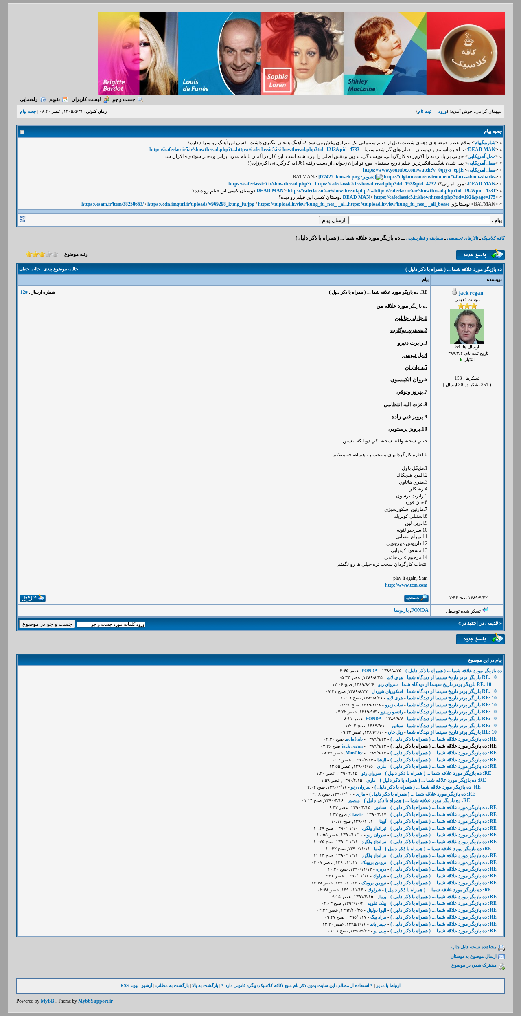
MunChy (354, 752)
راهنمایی (28, 99)
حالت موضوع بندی (61, 268)
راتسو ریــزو (392, 711)
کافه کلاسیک (493, 237)
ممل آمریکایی (481, 156)
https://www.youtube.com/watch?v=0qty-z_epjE (413, 170)
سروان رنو (388, 684)
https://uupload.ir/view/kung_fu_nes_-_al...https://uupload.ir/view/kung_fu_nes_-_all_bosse (353, 204)
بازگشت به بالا (205, 985)
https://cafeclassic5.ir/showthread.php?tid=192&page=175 (434, 197)
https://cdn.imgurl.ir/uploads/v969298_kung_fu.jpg (200, 204)
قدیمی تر (489, 623)
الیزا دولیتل (376, 910)
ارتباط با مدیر (388, 985)
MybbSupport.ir (95, 1001)
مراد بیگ (378, 917)
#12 (24, 292)
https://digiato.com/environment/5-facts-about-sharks (439, 177)
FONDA (420, 610)
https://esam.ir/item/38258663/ (112, 204)
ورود (442, 111)
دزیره (381, 868)
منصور (354, 800)
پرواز (381, 896)
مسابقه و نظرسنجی (424, 237)
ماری (381, 766)
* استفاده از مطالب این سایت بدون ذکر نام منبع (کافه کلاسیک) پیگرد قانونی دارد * (297, 985)
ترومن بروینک (373, 862)
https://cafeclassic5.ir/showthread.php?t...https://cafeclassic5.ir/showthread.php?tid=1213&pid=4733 (254, 149)
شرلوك (379, 875)
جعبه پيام (28, 111)
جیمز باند (378, 923)
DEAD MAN (481, 149)
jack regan (471, 293)
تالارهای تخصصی (462, 237)
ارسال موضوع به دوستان (474, 956)
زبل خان (395, 732)
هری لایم (395, 677)
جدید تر (469, 623)
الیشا (381, 759)
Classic (356, 814)
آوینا (382, 821)
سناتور (397, 725)
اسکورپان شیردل (387, 691)
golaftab (354, 739)
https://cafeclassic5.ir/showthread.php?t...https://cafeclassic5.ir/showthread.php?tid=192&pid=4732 (332, 184)
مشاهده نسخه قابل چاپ (474, 946)
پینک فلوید (377, 903)
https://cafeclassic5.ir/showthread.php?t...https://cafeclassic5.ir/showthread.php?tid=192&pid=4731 (391, 191)
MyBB (47, 1001)
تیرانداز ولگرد (374, 828)
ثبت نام (424, 111)
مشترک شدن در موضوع (474, 965)
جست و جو (124, 99)
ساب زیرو (394, 704)
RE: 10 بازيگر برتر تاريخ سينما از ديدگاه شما (452, 677)
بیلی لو (380, 930)
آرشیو (147, 985)
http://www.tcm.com (406, 585)
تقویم (54, 99)
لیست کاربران (86, 99)
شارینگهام (485, 142)
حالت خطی (29, 268)
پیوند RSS (129, 985)
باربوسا (401, 610)
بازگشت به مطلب (172, 985)
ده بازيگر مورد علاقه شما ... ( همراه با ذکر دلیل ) (453, 670)
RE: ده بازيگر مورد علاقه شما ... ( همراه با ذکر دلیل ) (443, 739)
